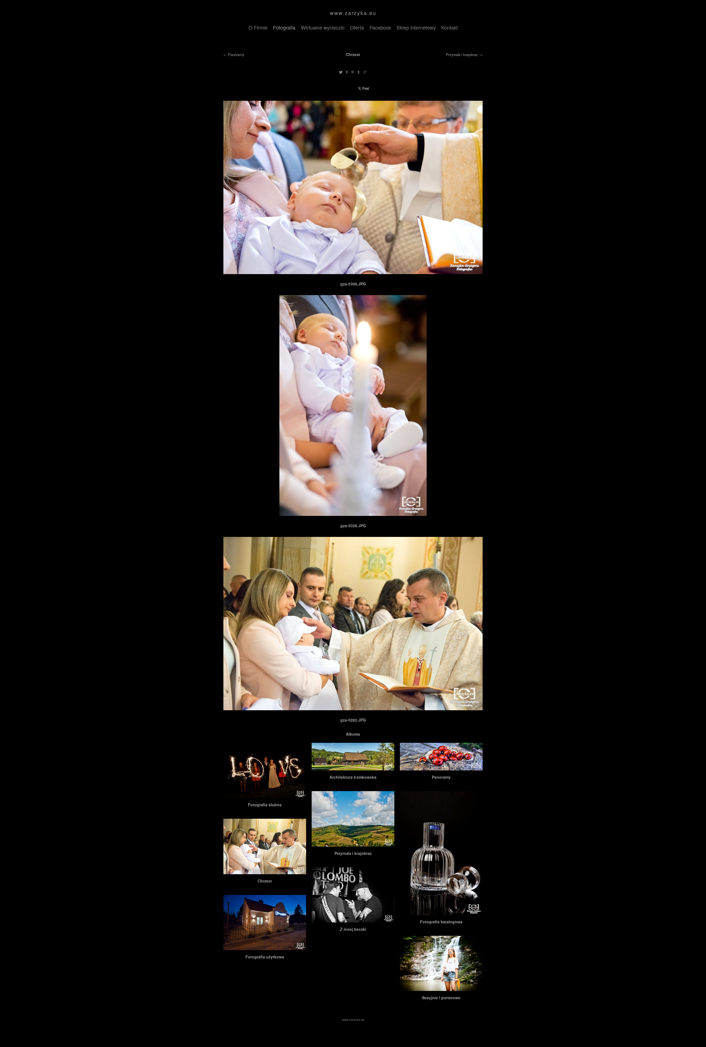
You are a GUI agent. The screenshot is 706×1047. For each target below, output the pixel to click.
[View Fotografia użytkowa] (264, 947)
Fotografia (284, 27)
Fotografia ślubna (265, 804)
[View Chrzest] (264, 871)
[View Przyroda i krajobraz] (353, 843)
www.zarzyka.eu (353, 12)
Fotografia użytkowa (264, 956)
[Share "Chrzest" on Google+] (365, 72)
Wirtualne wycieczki (322, 27)
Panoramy (236, 54)
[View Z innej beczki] (353, 919)
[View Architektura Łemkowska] (353, 767)
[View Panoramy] (441, 767)
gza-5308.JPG (353, 284)
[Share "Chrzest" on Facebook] (347, 72)
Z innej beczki (353, 929)
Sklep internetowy (416, 27)
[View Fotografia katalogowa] (441, 912)
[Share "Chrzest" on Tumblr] (359, 72)
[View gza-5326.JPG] (353, 514)
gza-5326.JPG (353, 525)
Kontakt (449, 27)
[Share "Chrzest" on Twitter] (341, 72)
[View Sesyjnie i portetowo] (441, 988)
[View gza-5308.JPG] (353, 272)
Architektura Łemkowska (353, 777)
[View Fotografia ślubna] (264, 795)
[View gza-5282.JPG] (353, 708)
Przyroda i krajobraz (462, 54)
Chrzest (265, 881)
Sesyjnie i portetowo (441, 997)
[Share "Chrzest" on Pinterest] (352, 72)
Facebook (380, 27)
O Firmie (258, 27)
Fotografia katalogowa (441, 921)
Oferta (357, 27)
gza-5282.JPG (353, 720)
